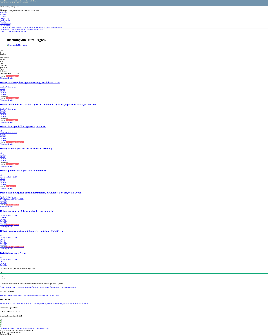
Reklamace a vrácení (22, 295)
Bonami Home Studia (40, 295)
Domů (2, 29)
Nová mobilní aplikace (72, 303)
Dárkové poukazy (26, 303)
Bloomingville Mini (36, 29)
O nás (13, 303)
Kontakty (8, 303)
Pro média (50, 303)
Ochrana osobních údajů (22, 328)
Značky (17, 303)
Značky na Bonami (10, 29)
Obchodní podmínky (7, 328)
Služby (2, 303)
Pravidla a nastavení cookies (39, 328)
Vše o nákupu (4, 295)
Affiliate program (59, 303)
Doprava (12, 295)
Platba (31, 295)
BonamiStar (84, 303)
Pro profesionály (41, 303)
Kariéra (34, 303)
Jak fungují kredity (53, 295)
